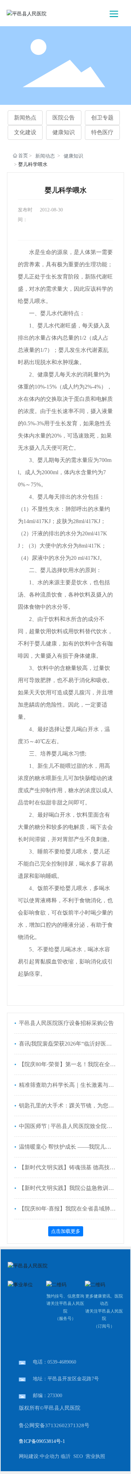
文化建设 (25, 132)
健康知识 (63, 132)
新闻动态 (45, 156)
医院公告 (63, 118)
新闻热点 (25, 118)
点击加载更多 (65, 1231)
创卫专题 (102, 118)
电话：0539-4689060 (54, 1362)
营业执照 (95, 1456)
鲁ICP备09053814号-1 (42, 1441)
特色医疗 (102, 132)
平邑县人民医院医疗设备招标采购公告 (65, 1023)
